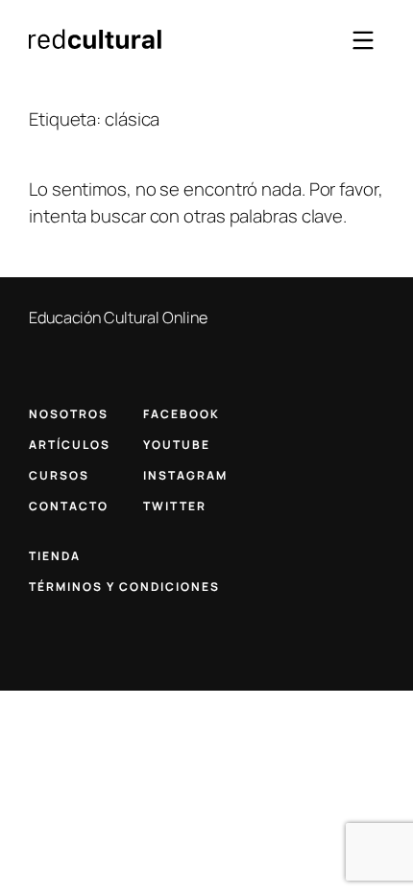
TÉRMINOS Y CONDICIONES (124, 586)
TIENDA (55, 556)
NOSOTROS (69, 414)
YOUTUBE (176, 444)
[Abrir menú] (363, 40)
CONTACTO (69, 506)
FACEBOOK (181, 414)
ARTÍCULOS (69, 444)
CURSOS (59, 475)
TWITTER (174, 506)
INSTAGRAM (185, 475)
